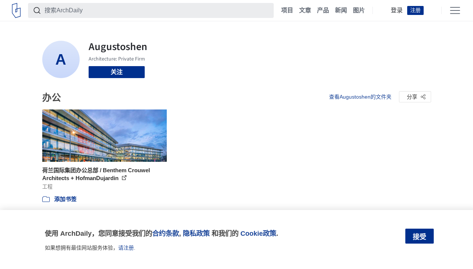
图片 (359, 10)
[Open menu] (455, 10)
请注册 (126, 248)
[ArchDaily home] (16, 10)
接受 (419, 237)
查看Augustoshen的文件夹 (360, 96)
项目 (287, 10)
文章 (305, 10)
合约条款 (165, 233)
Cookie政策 (258, 233)
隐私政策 (196, 233)
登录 (397, 10)
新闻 (341, 10)
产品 (323, 10)
